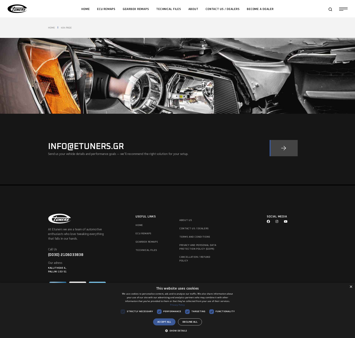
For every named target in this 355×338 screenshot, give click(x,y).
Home (139, 225)
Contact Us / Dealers (194, 228)
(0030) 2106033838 (65, 255)
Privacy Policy (177, 304)
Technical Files (146, 250)
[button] (177, 331)
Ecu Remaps (143, 233)
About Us (185, 220)
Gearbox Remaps (147, 242)
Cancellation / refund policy (194, 259)
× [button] (350, 286)
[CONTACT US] (284, 148)
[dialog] (177, 310)
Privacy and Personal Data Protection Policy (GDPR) (197, 247)
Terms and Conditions (194, 237)
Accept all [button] (164, 321)
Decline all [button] (189, 321)
